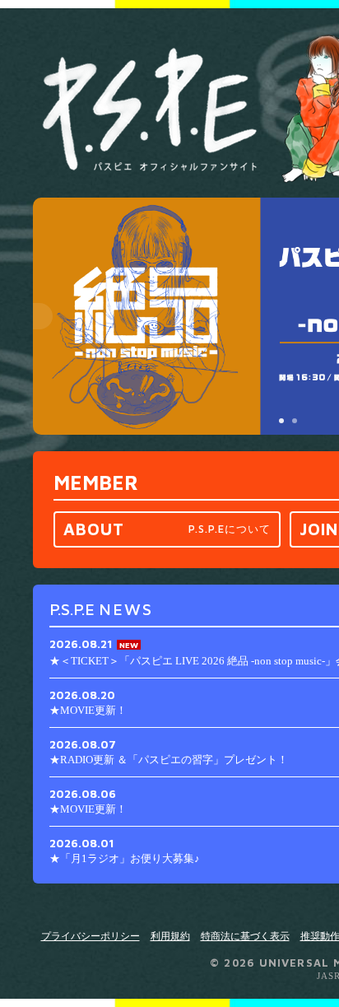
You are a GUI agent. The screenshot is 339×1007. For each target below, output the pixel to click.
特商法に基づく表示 (245, 936)
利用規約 (170, 936)
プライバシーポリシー (90, 936)
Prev (39, 316)
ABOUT (167, 529)
